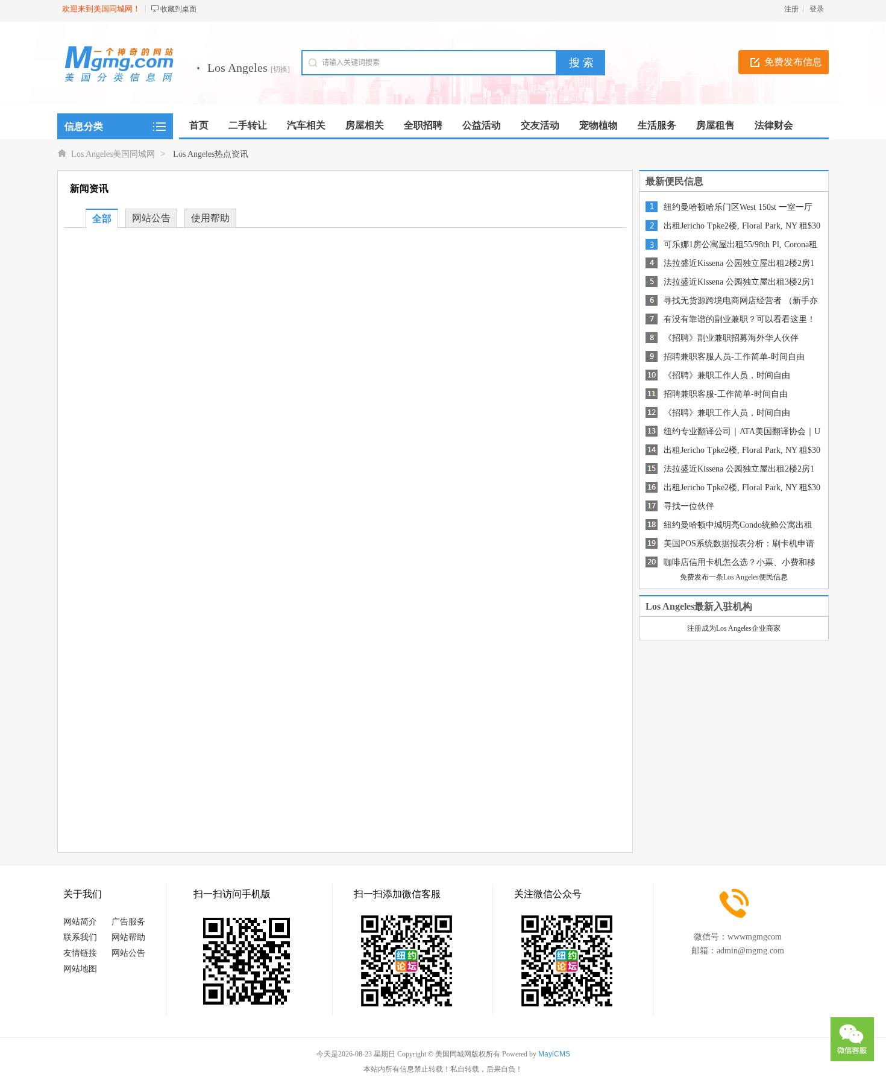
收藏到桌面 (178, 9)
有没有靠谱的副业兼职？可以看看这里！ (739, 319)
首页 (199, 125)
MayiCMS (554, 1054)
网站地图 (80, 968)
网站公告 (151, 218)
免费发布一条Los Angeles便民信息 (734, 577)
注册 (791, 9)
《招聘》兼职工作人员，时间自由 (727, 375)
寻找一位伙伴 (689, 506)
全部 (102, 218)
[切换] (280, 69)
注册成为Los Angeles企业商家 (734, 628)
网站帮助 (128, 937)
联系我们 (80, 937)
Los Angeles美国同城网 (113, 154)
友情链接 (80, 953)
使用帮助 (210, 218)
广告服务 (128, 921)
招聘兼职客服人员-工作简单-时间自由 (734, 356)
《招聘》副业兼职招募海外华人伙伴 (731, 338)
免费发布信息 (793, 62)
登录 (816, 9)
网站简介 (80, 921)
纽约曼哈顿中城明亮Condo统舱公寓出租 (738, 524)
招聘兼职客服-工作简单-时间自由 (726, 394)
